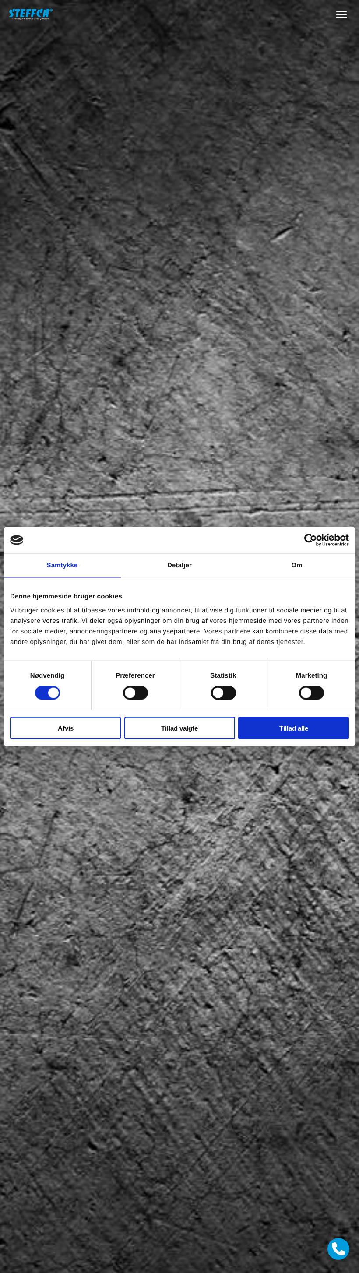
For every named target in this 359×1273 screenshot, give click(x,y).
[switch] (135, 693)
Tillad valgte (179, 727)
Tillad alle (293, 727)
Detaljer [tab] (179, 565)
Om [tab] (296, 565)
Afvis (66, 727)
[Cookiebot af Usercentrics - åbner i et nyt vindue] (310, 540)
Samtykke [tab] (62, 565)
